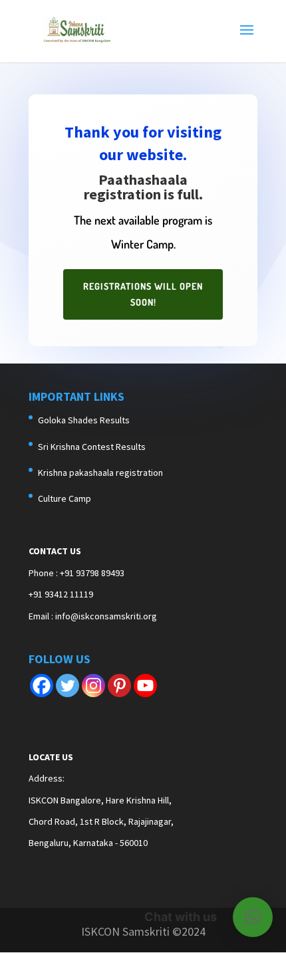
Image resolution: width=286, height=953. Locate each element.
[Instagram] (93, 685)
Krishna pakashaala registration (100, 472)
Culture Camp (64, 498)
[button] (253, 917)
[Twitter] (67, 685)
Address (46, 778)
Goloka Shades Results (84, 420)
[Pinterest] (119, 685)
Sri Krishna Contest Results (92, 447)
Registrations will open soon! (143, 294)
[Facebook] (41, 685)
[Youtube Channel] (145, 685)
